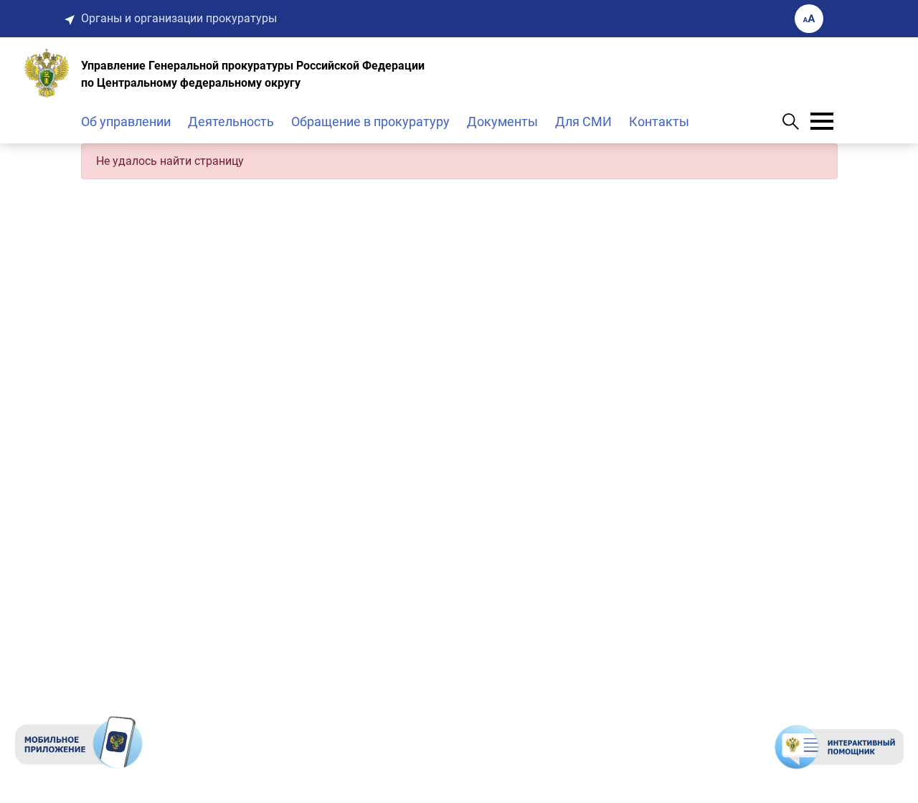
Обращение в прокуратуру (370, 121)
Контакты (659, 121)
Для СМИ (583, 121)
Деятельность (231, 121)
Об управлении (126, 121)
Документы (502, 121)
